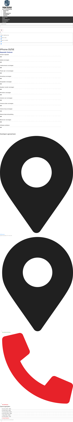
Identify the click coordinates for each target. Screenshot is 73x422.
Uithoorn (2, 234)
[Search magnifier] (1, 30)
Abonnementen (7, 13)
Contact (5, 15)
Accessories (6, 14)
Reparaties (5, 10)
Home (4, 12)
